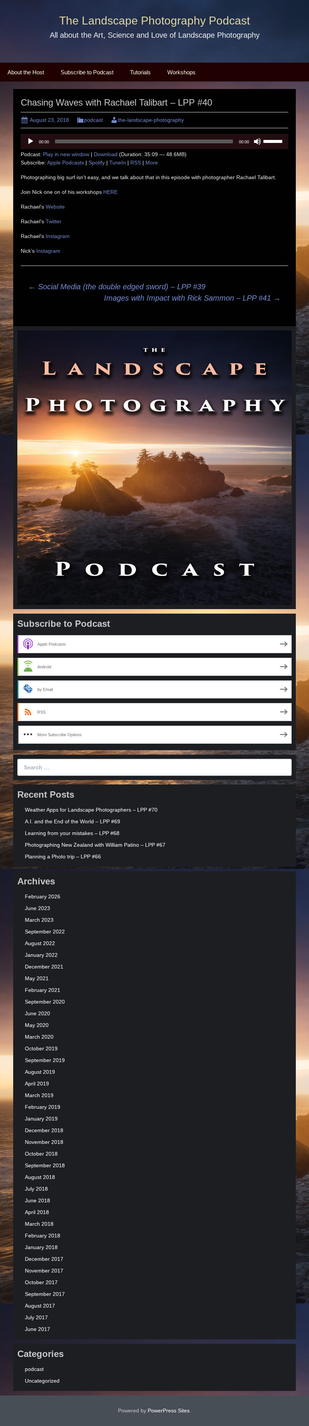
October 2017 (41, 1282)
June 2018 (37, 1200)
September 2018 (45, 1165)
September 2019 (45, 1060)
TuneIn (117, 163)
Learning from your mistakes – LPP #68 (72, 833)
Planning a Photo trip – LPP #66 (63, 856)
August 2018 (40, 1177)
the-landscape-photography (151, 120)
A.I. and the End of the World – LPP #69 (72, 821)
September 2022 (45, 932)
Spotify (97, 163)
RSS (135, 163)
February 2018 (42, 1236)
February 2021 (42, 990)
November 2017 (44, 1271)
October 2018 (41, 1154)
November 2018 (44, 1142)
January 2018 (41, 1247)
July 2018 (36, 1189)
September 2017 (45, 1294)
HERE (110, 192)
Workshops (181, 72)
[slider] (274, 140)
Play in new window (66, 154)
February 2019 (42, 1107)
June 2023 (37, 908)
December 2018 (44, 1130)
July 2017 (36, 1317)
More (151, 163)
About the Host (26, 72)
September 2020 (45, 1002)
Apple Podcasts (65, 163)
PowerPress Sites (169, 1411)
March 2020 (39, 1037)
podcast (93, 120)
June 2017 (37, 1329)
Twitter (53, 221)
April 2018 (37, 1212)
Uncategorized (42, 1381)
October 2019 (41, 1048)
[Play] (30, 141)
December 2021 (44, 967)
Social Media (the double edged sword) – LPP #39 (116, 286)
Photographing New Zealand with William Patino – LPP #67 (95, 845)
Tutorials (140, 72)
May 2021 (37, 978)
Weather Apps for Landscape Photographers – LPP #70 (91, 810)
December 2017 (44, 1259)
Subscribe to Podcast (87, 72)
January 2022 (41, 955)
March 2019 (39, 1095)
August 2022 (40, 943)
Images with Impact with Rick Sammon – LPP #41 (192, 298)
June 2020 (37, 1013)
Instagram (58, 236)
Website (55, 207)
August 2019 (40, 1072)
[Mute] (257, 141)
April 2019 (37, 1084)
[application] (154, 141)
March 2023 (39, 920)
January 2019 (41, 1119)
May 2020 (37, 1025)
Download (106, 154)
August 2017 (40, 1306)
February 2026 (42, 896)
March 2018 (39, 1224)
